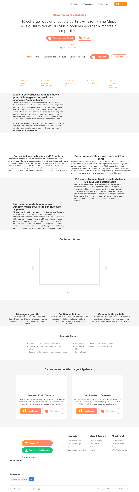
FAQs (91, 453)
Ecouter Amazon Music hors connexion (113, 84)
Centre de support (96, 440)
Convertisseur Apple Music (77, 444)
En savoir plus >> (82, 352)
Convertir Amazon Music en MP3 (46, 83)
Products (73, 4)
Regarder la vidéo (68, 44)
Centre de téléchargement (40, 450)
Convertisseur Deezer (75, 447)
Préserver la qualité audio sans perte (69, 83)
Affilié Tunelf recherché (119, 450)
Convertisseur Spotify (75, 440)
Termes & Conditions (118, 444)
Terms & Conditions (26, 489)
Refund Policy (14, 489)
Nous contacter (95, 444)
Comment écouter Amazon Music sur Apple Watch (94, 343)
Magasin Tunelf (35, 443)
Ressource (88, 4)
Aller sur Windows (69, 48)
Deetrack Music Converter (41, 395)
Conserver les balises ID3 (91, 82)
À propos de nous (117, 440)
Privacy (36, 489)
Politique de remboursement (99, 447)
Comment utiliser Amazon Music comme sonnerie (48, 352)
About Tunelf (118, 436)
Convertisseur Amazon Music (77, 450)
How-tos (92, 450)
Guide (37, 57)
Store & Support (98, 436)
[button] (33, 270)
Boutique (121, 4)
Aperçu (29, 57)
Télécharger (103, 4)
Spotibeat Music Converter (97, 395)
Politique (114, 447)
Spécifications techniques (55, 57)
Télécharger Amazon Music (23, 83)
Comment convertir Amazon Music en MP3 (45, 343)
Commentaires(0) (77, 57)
